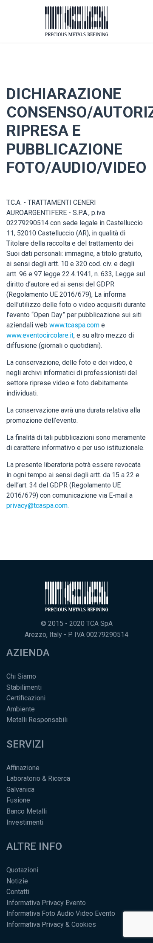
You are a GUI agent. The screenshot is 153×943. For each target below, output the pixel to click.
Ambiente (20, 709)
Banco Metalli (26, 811)
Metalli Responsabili (37, 720)
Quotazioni (22, 870)
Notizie (17, 881)
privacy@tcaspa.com (37, 506)
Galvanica (20, 789)
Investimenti (24, 822)
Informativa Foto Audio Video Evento (60, 913)
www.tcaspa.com (74, 325)
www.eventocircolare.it (40, 335)
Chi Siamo (21, 676)
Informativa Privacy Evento (46, 903)
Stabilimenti (24, 687)
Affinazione (23, 768)
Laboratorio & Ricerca (38, 778)
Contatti (17, 892)
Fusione (18, 800)
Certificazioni (25, 698)
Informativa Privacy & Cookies (51, 924)
